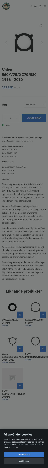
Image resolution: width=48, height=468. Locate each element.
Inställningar (24, 461)
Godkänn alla (24, 454)
